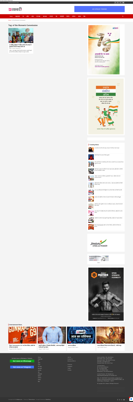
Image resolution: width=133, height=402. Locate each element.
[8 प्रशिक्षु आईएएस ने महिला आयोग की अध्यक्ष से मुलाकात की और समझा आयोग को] (20, 35)
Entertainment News (15, 325)
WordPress (48, 399)
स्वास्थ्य (79, 16)
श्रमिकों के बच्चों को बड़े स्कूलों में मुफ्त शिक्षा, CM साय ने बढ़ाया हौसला (108, 218)
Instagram (70, 366)
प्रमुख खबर (17, 16)
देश (23, 16)
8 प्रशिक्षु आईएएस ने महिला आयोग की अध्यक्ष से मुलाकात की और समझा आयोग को (20, 45)
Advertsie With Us (72, 361)
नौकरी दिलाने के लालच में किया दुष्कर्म (102, 155)
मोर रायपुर (38, 16)
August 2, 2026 (71, 347)
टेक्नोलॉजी (62, 16)
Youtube (69, 370)
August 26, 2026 (12, 349)
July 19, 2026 (100, 347)
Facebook (70, 364)
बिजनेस (68, 16)
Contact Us (70, 359)
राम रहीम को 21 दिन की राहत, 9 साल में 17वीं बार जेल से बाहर (107, 148)
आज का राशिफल (72, 345)
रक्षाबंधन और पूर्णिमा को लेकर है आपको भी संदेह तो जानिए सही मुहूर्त (108, 197)
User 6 (47, 349)
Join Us (69, 357)
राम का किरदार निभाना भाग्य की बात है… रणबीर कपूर (109, 345)
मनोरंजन (73, 16)
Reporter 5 (18, 48)
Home (11, 16)
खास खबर (45, 16)
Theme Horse (31, 399)
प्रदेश (33, 16)
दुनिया (28, 16)
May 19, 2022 (12, 48)
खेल (56, 16)
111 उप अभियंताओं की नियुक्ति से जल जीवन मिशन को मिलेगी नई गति (108, 190)
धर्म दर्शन (51, 16)
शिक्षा (84, 16)
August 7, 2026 (42, 349)
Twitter (69, 368)
